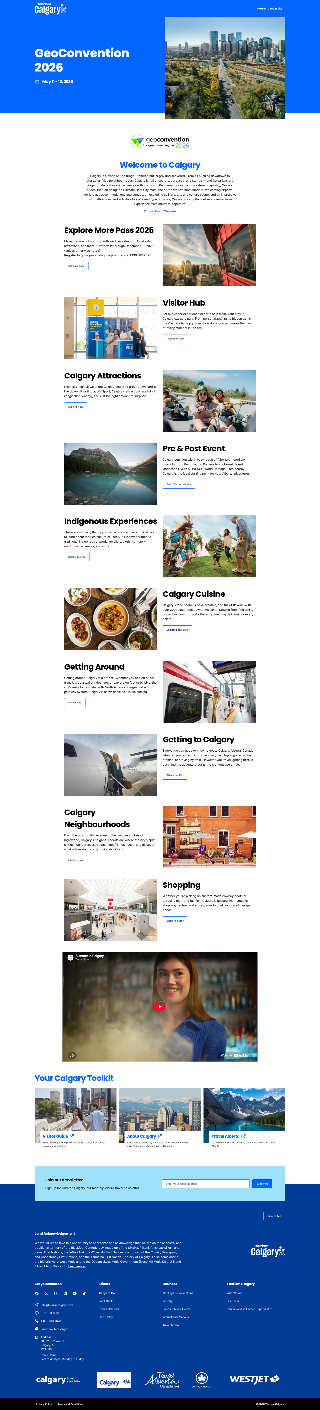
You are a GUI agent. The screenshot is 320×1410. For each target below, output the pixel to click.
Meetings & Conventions (178, 1293)
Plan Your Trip (175, 775)
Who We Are (234, 1293)
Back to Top (274, 1216)
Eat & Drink (106, 1301)
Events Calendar (109, 1309)
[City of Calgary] (114, 1380)
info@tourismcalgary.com (57, 1305)
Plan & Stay (106, 1317)
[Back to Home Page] (268, 1251)
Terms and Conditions (70, 1404)
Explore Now (75, 406)
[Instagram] (56, 1294)
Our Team (233, 1301)
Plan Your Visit (175, 338)
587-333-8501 (50, 1313)
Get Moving (75, 702)
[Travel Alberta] (161, 1380)
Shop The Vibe (175, 920)
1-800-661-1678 (51, 1321)
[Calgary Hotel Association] (59, 1380)
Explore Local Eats (177, 629)
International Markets (176, 1317)
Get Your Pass (76, 265)
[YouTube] (75, 1294)
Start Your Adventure (179, 484)
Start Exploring (77, 556)
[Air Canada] (202, 1380)
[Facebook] (37, 1294)
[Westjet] (254, 1380)
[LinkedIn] (65, 1294)
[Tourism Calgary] (51, 9)
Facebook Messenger (54, 1329)
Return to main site (269, 8)
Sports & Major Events (176, 1309)
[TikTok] (84, 1294)
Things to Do (107, 1293)
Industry (168, 1301)
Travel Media (171, 1325)
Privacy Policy (44, 1404)
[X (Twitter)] (46, 1294)
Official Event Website (160, 211)
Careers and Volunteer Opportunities (249, 1309)
